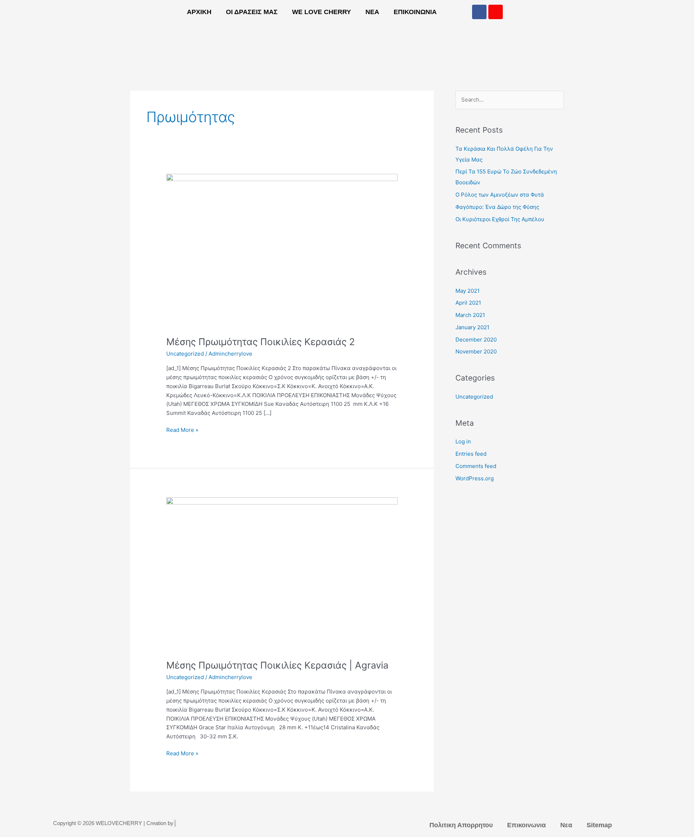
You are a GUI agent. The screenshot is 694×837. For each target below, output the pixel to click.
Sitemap (599, 825)
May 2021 (467, 290)
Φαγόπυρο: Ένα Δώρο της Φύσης (497, 206)
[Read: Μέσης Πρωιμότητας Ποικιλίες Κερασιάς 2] (282, 250)
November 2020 (476, 351)
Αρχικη (199, 12)
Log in (463, 441)
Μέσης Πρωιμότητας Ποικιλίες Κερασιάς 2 (260, 341)
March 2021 (470, 315)
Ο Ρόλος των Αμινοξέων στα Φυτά (499, 194)
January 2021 (472, 327)
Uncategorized (185, 353)
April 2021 (468, 302)
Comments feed (475, 466)
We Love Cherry (321, 12)
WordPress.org (474, 478)
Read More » (182, 429)
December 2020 (476, 339)
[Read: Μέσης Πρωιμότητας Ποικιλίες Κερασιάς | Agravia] (282, 573)
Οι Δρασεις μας (252, 12)
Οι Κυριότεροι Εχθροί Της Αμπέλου (499, 219)
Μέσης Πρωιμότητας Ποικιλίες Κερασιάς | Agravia (277, 665)
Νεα (372, 12)
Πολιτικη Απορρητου (461, 825)
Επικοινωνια (415, 12)
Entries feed (471, 453)
